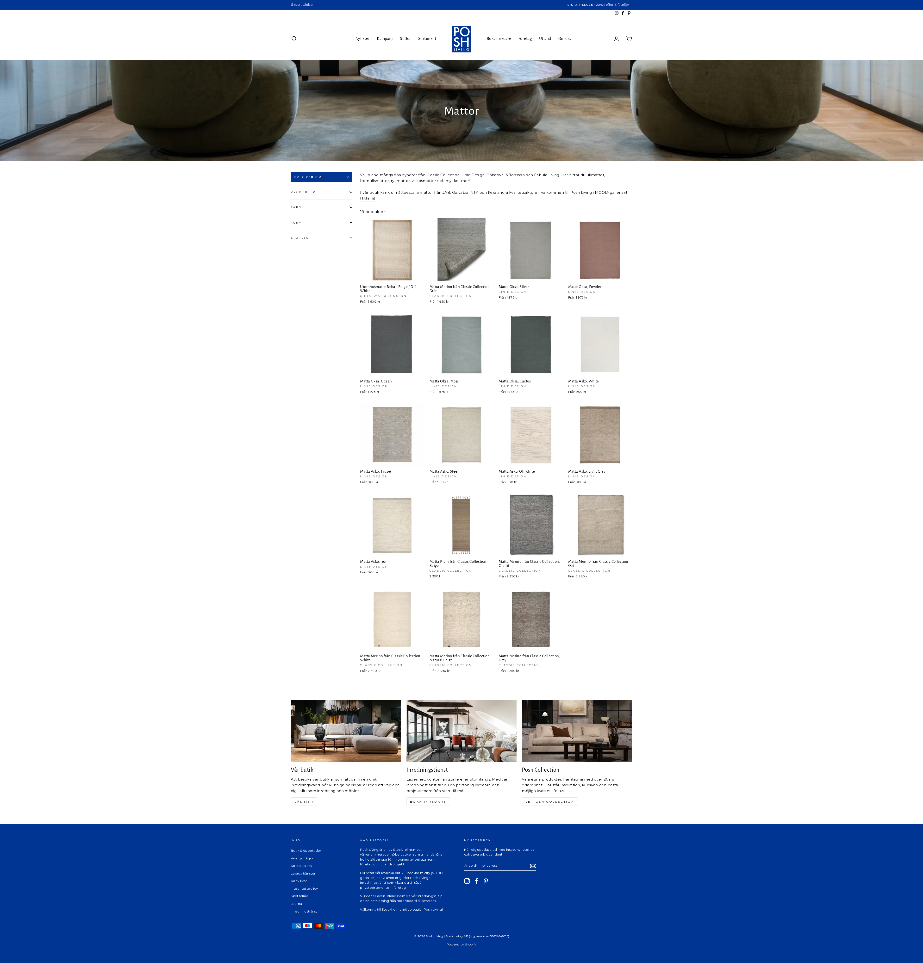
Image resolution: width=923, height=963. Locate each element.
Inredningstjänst (304, 911)
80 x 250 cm (308, 177)
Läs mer (303, 801)
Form (296, 222)
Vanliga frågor (302, 858)
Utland (545, 39)
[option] (461, 4)
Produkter (303, 192)
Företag (525, 39)
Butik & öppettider (306, 850)
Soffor (405, 39)
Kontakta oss (301, 866)
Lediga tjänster (303, 873)
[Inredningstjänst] (461, 731)
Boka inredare (499, 39)
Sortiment (427, 39)
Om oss (564, 39)
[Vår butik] (346, 731)
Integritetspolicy (304, 888)
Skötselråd (299, 896)
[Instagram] (467, 881)
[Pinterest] (486, 881)
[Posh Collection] (577, 731)
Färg (296, 207)
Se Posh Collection (549, 801)
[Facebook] (476, 881)
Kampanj (385, 39)
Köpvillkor (299, 881)
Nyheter (362, 39)
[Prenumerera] (533, 866)
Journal (297, 904)
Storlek (300, 237)
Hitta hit (367, 198)
